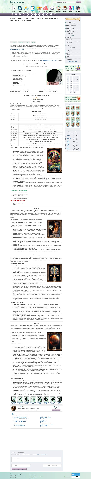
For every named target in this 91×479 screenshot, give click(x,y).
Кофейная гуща (65, 11)
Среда (67, 53)
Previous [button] (9, 8)
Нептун (68, 147)
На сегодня (13, 42)
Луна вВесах (68, 121)
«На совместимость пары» (19, 422)
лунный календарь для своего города (49, 60)
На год (33, 42)
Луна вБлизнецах (77, 110)
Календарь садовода (71, 31)
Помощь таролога (76, 14)
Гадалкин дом (17, 2)
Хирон (68, 149)
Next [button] (81, 8)
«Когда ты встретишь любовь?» (20, 417)
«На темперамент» (18, 426)
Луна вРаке (68, 116)
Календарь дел (69, 30)
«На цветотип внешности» (45, 422)
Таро (39, 11)
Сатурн (68, 144)
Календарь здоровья (71, 33)
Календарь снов (69, 27)
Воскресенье (69, 59)
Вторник (68, 51)
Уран (67, 145)
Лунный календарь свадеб (40, 403)
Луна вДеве (78, 116)
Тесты (33, 11)
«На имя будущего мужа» (19, 425)
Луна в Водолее (72, 127)
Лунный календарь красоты (33, 403)
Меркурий (69, 138)
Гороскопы (20, 11)
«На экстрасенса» (43, 418)
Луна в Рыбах (78, 127)
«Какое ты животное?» (45, 426)
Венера (68, 139)
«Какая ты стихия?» (44, 425)
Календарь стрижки (70, 23)
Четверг (68, 54)
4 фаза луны (69, 45)
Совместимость (71, 11)
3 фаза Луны (69, 44)
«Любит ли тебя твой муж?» (20, 421)
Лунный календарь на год (59, 403)
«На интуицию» (43, 420)
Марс (68, 141)
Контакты (32, 473)
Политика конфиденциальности (36, 475)
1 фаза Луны (69, 39)
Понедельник (69, 50)
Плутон (68, 148)
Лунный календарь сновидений (46, 403)
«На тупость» (42, 421)
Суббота (68, 57)
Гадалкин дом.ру (15, 474)
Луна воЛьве (73, 116)
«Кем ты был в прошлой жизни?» (47, 424)
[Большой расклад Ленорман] (73, 98)
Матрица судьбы (52, 11)
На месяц (27, 42)
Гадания (13, 11)
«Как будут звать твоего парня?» (21, 416)
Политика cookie (33, 477)
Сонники (26, 11)
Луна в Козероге (67, 127)
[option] (13, 9)
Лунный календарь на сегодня (13, 403)
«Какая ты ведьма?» (44, 416)
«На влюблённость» (18, 424)
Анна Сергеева (21, 406)
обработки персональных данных (42, 454)
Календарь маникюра (71, 25)
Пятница (68, 56)
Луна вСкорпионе (72, 121)
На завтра (21, 42)
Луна (68, 137)
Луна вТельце (73, 110)
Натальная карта (58, 11)
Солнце (68, 135)
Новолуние (69, 37)
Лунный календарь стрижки (20, 403)
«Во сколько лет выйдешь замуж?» (21, 418)
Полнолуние (69, 42)
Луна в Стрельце (77, 121)
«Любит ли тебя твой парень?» (20, 420)
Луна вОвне (68, 110)
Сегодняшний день (70, 22)
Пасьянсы (45, 11)
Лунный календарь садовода (53, 403)
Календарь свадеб (70, 28)
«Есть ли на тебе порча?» (45, 417)
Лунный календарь (78, 11)
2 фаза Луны (69, 40)
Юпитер (68, 142)
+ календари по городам (72, 61)
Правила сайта (33, 474)
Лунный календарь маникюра (26, 403)
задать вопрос (56, 410)
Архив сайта (32, 478)
